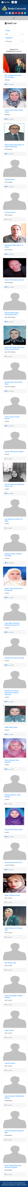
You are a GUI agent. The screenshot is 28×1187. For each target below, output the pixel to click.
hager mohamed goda (12, 895)
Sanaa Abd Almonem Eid (13, 862)
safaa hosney (9, 1030)
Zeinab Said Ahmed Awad (13, 829)
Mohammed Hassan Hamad (14, 658)
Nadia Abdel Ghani (11, 727)
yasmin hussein (10, 1063)
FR (16, 2)
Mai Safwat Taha (10, 963)
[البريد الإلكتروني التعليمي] (5, 2)
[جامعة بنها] (14, 8)
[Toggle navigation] (14, 18)
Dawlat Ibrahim (10, 179)
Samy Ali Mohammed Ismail (14, 280)
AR (12, 2)
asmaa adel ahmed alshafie (14, 451)
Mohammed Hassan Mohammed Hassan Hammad (12, 692)
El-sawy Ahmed (10, 212)
